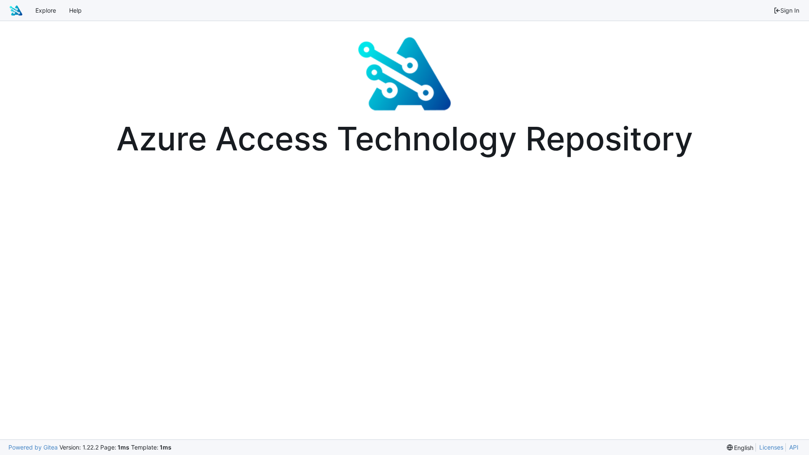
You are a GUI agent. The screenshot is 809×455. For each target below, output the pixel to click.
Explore (45, 10)
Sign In (789, 10)
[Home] (16, 10)
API (793, 447)
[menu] (740, 447)
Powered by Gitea (33, 447)
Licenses (771, 447)
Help (75, 10)
